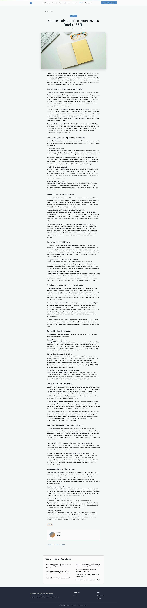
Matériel (81, 2)
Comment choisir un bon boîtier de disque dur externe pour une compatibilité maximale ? (88, 565)
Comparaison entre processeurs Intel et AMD (58, 578)
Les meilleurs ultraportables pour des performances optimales (86, 570)
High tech (54, 2)
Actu (49, 2)
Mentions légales (101, 595)
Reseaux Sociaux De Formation (41, 593)
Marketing (74, 2)
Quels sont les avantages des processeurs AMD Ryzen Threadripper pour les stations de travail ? (58, 566)
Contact (99, 598)
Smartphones (88, 2)
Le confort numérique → (109, 2)
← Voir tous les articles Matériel (56, 545)
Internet (60, 2)
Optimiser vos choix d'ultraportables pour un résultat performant (88, 575)
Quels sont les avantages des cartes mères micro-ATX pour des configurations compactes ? (58, 572)
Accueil (44, 2)
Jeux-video (67, 2)
